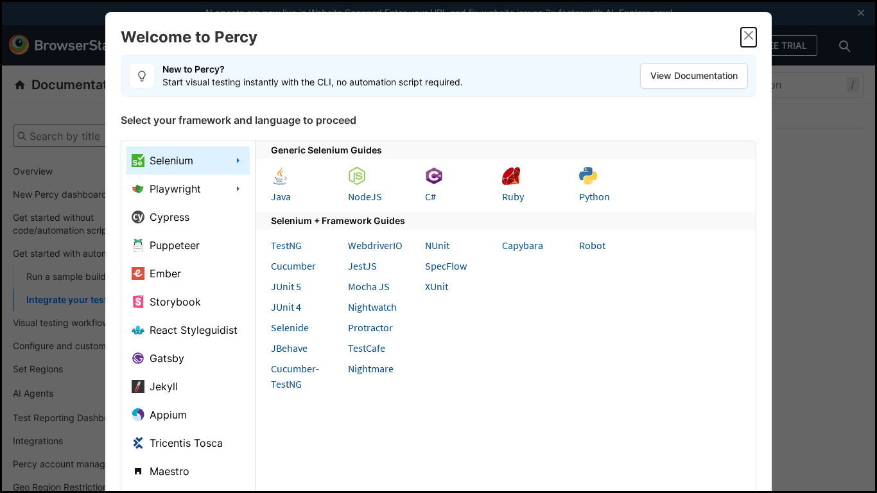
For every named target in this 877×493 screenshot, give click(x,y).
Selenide (290, 327)
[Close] (748, 37)
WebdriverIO (375, 245)
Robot (592, 245)
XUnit (436, 286)
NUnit (437, 245)
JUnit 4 (286, 306)
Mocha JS (369, 286)
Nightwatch (372, 306)
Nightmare (371, 368)
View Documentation (694, 75)
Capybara (522, 245)
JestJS (362, 265)
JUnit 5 (286, 286)
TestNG (286, 245)
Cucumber (293, 265)
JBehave (289, 348)
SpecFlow (446, 265)
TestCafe (366, 348)
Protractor (370, 327)
